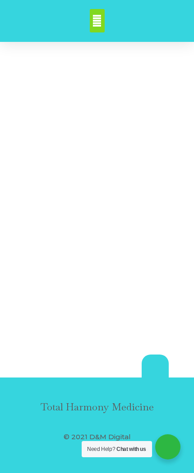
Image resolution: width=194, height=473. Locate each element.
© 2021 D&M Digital (97, 436)
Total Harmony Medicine (97, 406)
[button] (97, 20)
